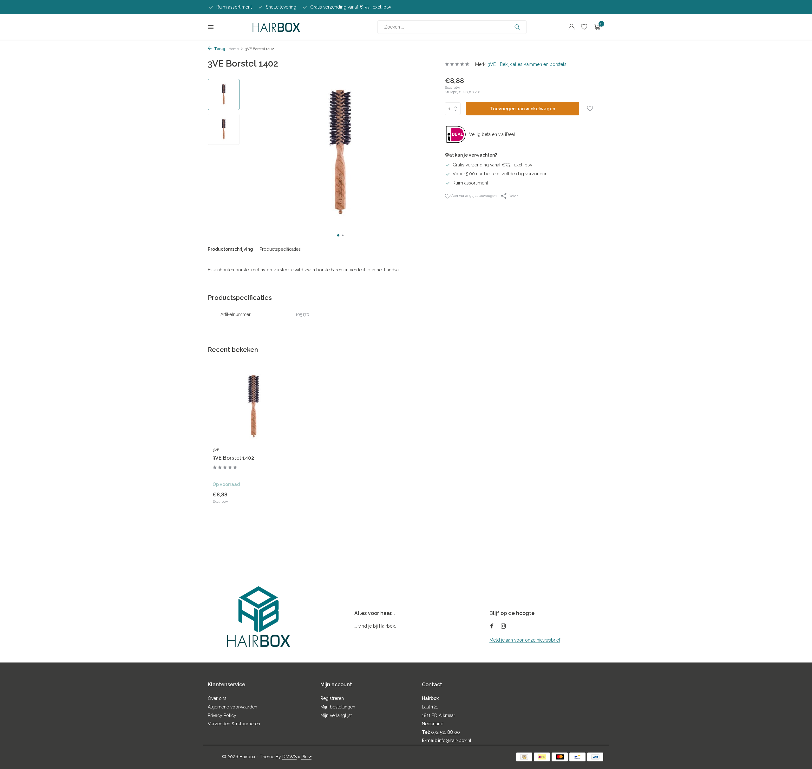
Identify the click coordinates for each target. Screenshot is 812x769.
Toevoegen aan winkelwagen (522, 108)
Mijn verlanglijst (336, 715)
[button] (338, 235)
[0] (595, 27)
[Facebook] (491, 626)
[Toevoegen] (284, 497)
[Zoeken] (517, 27)
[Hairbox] (276, 27)
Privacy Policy (222, 715)
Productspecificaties (280, 249)
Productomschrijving (230, 249)
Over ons (217, 698)
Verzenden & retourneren (234, 723)
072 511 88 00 (445, 732)
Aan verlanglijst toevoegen (473, 195)
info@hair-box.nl (454, 740)
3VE (492, 64)
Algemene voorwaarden (232, 706)
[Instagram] (503, 626)
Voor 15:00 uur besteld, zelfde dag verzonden (500, 173)
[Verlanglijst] (584, 27)
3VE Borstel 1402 (233, 458)
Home (233, 49)
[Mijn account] (571, 26)
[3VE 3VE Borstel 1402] (254, 406)
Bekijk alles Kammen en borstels (533, 64)
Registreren (332, 698)
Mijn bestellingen (337, 706)
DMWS (289, 756)
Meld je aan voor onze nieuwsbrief (524, 640)
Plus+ (306, 756)
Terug (219, 49)
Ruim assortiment (470, 182)
